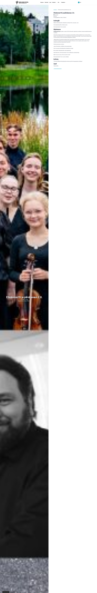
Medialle (54, 2)
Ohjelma (42, 2)
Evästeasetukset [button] (6, 591)
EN (80, 2)
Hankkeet (63, 2)
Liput (50, 2)
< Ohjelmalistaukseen (58, 68)
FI (78, 2)
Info (58, 2)
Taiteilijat (46, 2)
